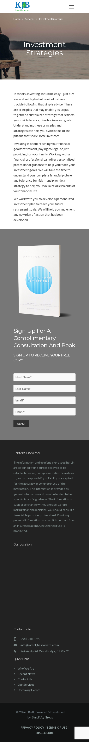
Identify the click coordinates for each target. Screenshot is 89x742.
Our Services (26, 684)
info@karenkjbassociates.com (39, 645)
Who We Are (26, 668)
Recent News (26, 674)
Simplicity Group (42, 717)
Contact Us (25, 679)
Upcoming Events (29, 690)
